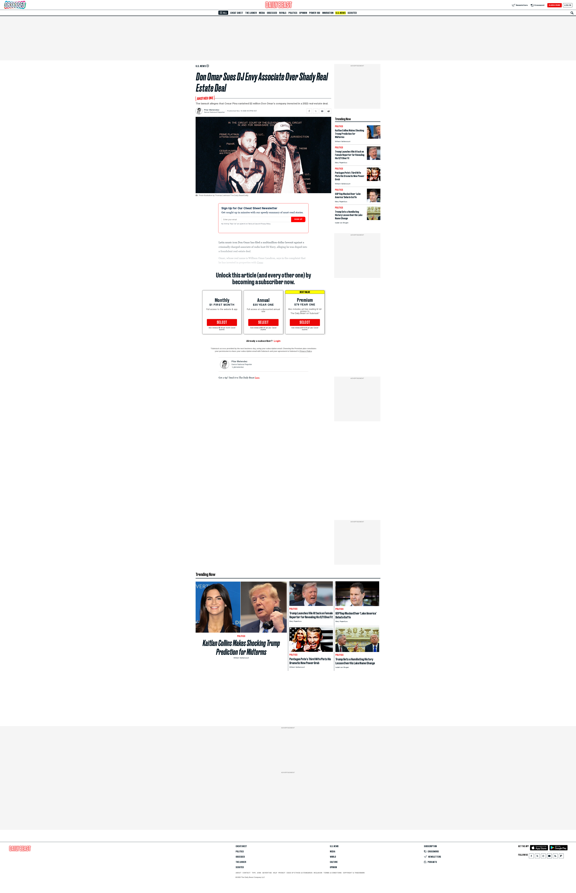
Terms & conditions (332, 873)
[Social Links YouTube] (549, 857)
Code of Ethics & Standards (299, 873)
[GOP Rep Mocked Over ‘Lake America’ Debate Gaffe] (373, 201)
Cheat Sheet (236, 13)
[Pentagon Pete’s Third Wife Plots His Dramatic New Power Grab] (373, 180)
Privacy (281, 873)
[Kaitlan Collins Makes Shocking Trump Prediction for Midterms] (373, 138)
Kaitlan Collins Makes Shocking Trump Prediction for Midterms (241, 647)
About (238, 873)
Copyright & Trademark (354, 873)
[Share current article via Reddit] (328, 111)
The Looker (251, 13)
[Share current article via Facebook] (309, 111)
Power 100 (314, 13)
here (257, 377)
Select (222, 322)
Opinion (303, 13)
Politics (292, 13)
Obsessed (272, 13)
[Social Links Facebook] (531, 857)
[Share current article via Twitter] (315, 111)
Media (262, 13)
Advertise (267, 873)
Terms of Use (253, 224)
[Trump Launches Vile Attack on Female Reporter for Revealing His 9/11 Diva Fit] (373, 159)
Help (275, 873)
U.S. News (340, 13)
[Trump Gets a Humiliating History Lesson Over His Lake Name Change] (373, 219)
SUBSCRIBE (554, 5)
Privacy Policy (266, 224)
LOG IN (567, 5)
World (333, 857)
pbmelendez (239, 367)
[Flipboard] (561, 857)
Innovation (327, 13)
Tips (254, 873)
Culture (334, 862)
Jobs (259, 873)
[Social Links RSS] (555, 857)
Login (277, 341)
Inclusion (318, 873)
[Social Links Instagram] (543, 857)
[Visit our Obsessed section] (25, 5)
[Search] (572, 12)
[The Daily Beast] (278, 5)
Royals (282, 13)
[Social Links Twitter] (537, 857)
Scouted (352, 13)
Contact (246, 873)
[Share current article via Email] (322, 111)
